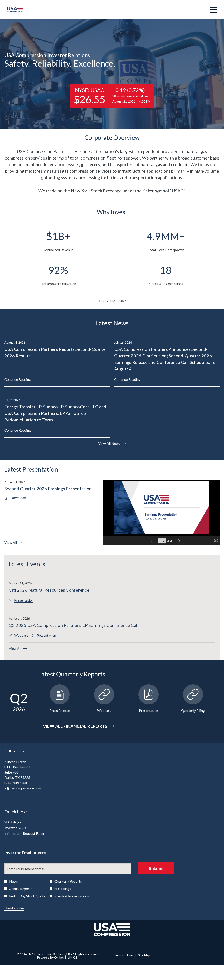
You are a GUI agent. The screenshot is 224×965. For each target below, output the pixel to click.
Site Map (144, 955)
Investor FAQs (21, 827)
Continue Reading (17, 379)
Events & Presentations (71, 896)
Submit (156, 868)
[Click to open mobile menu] (213, 10)
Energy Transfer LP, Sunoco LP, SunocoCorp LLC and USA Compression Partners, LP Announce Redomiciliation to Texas (55, 413)
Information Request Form (29, 833)
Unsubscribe (14, 908)
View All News (109, 443)
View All (10, 542)
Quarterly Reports (68, 881)
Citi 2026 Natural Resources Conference (49, 590)
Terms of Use (123, 955)
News (13, 881)
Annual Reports (20, 889)
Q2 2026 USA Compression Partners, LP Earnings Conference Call (74, 625)
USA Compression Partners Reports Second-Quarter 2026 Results (55, 352)
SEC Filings (18, 822)
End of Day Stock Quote (27, 896)
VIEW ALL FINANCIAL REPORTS (75, 726)
